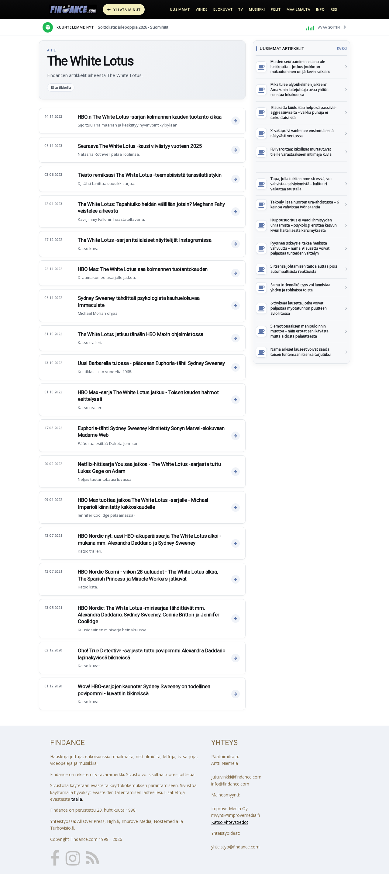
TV (240, 9)
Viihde (202, 9)
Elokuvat (222, 9)
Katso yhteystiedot (229, 822)
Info (320, 9)
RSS (334, 9)
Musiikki (257, 9)
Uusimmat (180, 9)
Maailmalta (298, 9)
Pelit (276, 9)
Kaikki (342, 48)
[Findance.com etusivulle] (73, 9)
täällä (76, 799)
